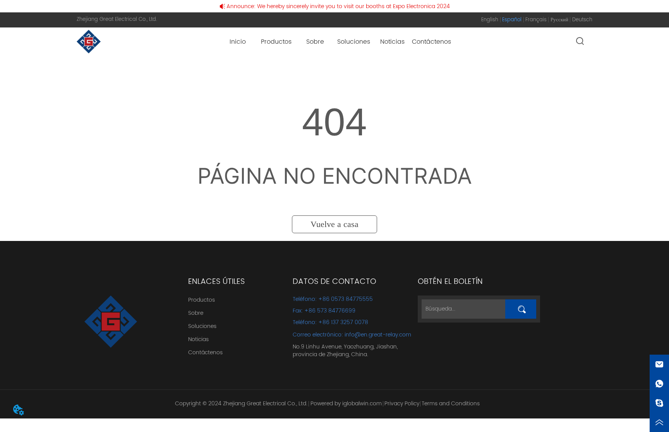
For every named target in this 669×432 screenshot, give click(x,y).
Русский (559, 20)
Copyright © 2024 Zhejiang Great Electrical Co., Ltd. (241, 403)
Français (536, 20)
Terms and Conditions (451, 403)
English (489, 20)
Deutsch (582, 20)
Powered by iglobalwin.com (346, 403)
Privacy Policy (401, 403)
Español (511, 20)
